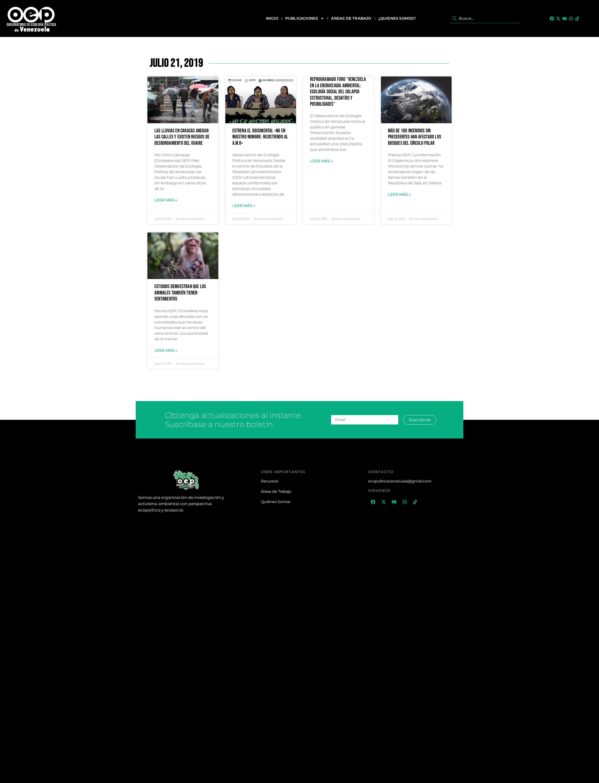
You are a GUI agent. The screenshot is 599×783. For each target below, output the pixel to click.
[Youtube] (564, 18)
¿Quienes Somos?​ (397, 18)
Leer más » (165, 200)
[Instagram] (571, 18)
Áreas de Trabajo (351, 18)
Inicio (272, 18)
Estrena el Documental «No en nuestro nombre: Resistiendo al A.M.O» (260, 137)
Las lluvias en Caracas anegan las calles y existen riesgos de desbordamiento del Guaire (181, 137)
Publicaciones (301, 18)
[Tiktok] (577, 18)
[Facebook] (552, 18)
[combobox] (484, 18)
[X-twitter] (558, 18)
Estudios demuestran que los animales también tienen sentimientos (180, 292)
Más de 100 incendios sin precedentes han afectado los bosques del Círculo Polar (414, 137)
